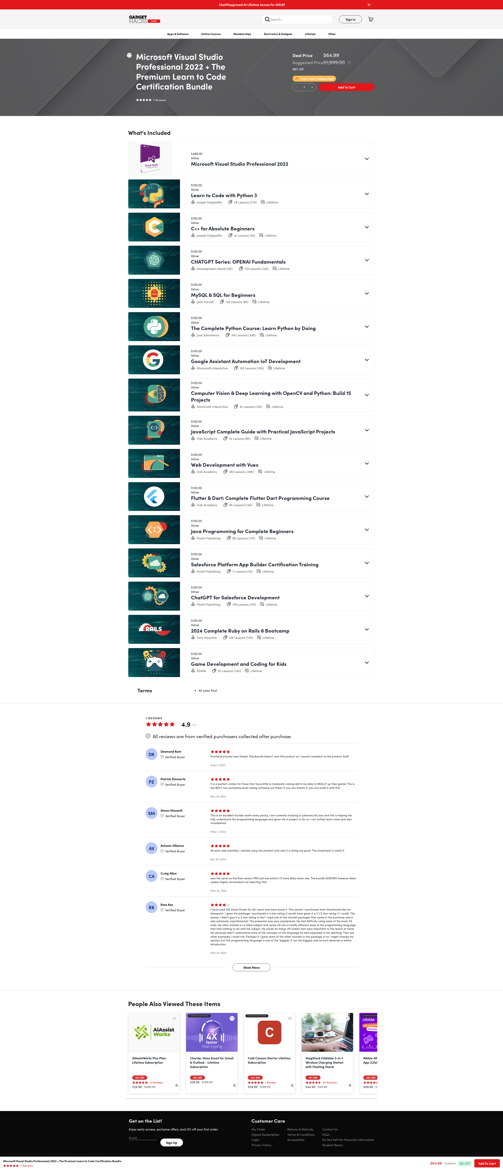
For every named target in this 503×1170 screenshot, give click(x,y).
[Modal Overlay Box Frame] (251, 585)
